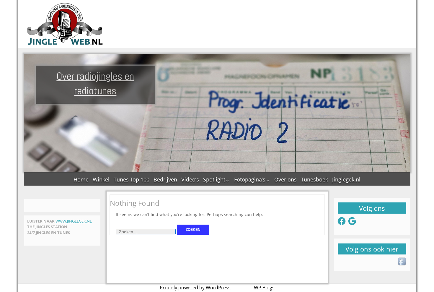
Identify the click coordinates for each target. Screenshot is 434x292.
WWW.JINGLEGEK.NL (74, 221)
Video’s (190, 179)
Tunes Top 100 (131, 179)
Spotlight (214, 179)
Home (81, 179)
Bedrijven (165, 179)
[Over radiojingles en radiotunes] (65, 23)
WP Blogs (264, 287)
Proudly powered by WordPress (195, 287)
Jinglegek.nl (346, 179)
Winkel (101, 179)
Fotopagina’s (249, 179)
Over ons (285, 179)
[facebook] (402, 262)
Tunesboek (314, 179)
